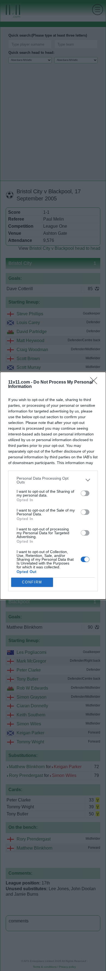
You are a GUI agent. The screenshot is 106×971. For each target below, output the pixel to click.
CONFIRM (32, 582)
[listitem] (53, 480)
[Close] (95, 382)
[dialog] (53, 485)
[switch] (85, 493)
